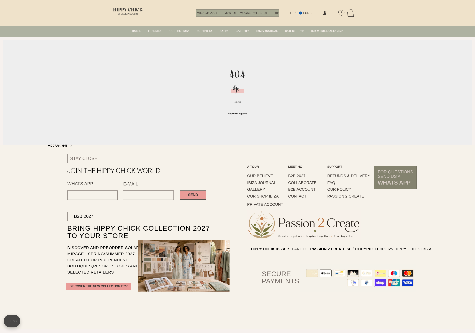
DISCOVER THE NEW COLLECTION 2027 (99, 286)
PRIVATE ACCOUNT (265, 204)
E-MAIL (130, 184)
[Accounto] (324, 13)
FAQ (331, 182)
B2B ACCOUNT (302, 189)
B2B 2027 (83, 216)
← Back (12, 321)
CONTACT (297, 196)
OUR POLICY (339, 189)
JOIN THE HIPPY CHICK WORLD (114, 170)
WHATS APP (80, 184)
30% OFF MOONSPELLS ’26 (246, 13)
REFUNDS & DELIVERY (348, 176)
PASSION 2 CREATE (345, 196)
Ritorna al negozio (237, 113)
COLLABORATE (302, 182)
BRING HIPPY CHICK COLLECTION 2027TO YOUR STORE (129, 231)
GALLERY (256, 189)
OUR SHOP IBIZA (263, 196)
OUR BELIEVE (260, 176)
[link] (286, 16)
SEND (193, 195)
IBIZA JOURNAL (261, 182)
